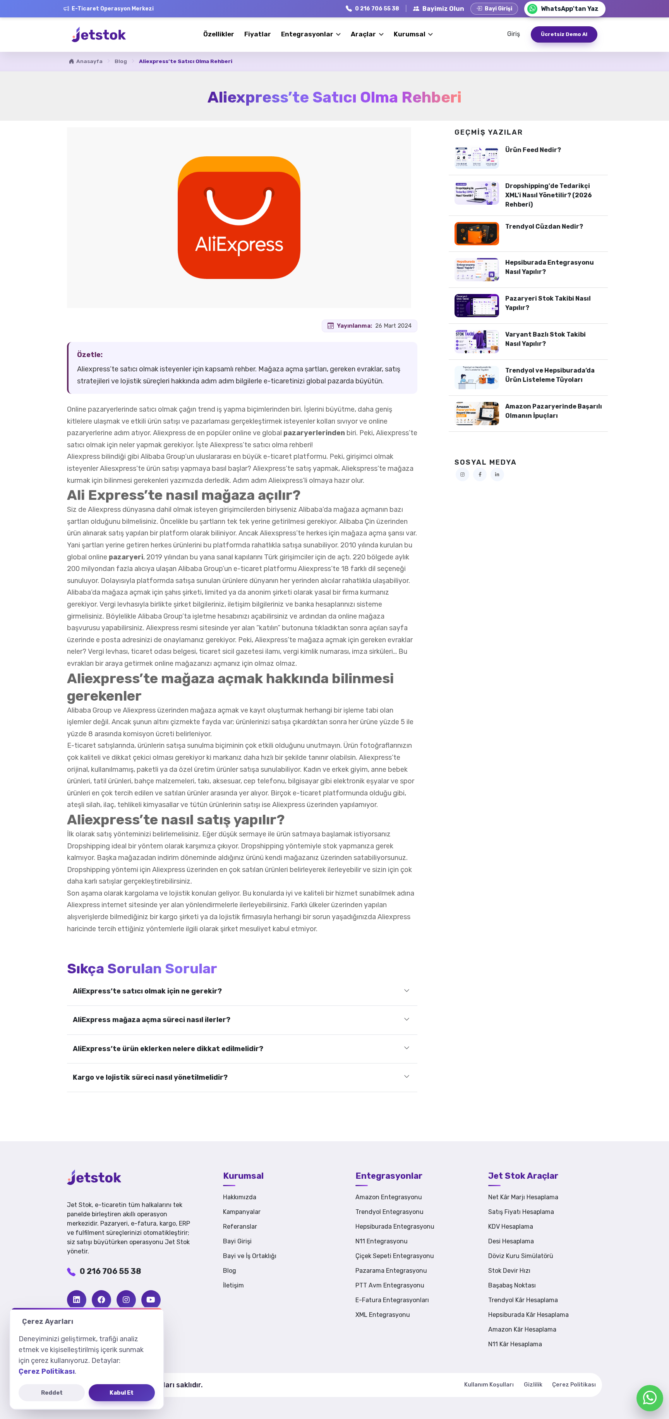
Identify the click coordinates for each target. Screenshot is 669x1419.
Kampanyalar (242, 1212)
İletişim (233, 1285)
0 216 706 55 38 (110, 1271)
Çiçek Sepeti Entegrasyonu (394, 1256)
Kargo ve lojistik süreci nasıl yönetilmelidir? (150, 1077)
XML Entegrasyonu (382, 1314)
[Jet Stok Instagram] (462, 474)
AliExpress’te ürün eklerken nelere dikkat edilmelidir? (168, 1049)
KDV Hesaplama (510, 1226)
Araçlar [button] (364, 34)
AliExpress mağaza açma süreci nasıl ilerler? (151, 1020)
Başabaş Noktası (512, 1285)
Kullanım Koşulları (489, 1384)
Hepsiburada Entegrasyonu (394, 1226)
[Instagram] (126, 1300)
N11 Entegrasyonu (381, 1241)
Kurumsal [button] (410, 34)
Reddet (52, 1392)
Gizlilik (533, 1384)
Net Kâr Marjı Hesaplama (523, 1197)
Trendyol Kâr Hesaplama (523, 1300)
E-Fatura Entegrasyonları (392, 1300)
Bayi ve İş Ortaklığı (249, 1256)
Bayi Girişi (237, 1241)
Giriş (513, 34)
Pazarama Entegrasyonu (391, 1270)
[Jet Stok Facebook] (480, 474)
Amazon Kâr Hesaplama (522, 1329)
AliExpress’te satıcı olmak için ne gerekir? (147, 991)
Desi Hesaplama (511, 1241)
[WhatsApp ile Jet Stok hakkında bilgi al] (649, 1398)
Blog (121, 61)
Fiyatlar (257, 34)
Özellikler (218, 34)
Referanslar (240, 1226)
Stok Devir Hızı (509, 1270)
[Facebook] (101, 1300)
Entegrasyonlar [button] (308, 34)
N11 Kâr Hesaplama (515, 1344)
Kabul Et (122, 1392)
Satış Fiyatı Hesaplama (521, 1212)
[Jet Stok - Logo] (105, 1177)
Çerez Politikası (574, 1384)
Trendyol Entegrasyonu (389, 1212)
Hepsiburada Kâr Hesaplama (528, 1314)
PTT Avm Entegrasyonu (389, 1285)
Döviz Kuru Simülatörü (520, 1256)
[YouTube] (151, 1300)
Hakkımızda (239, 1197)
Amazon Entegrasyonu (388, 1197)
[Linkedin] (76, 1300)
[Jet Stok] (99, 34)
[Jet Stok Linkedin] (497, 474)
